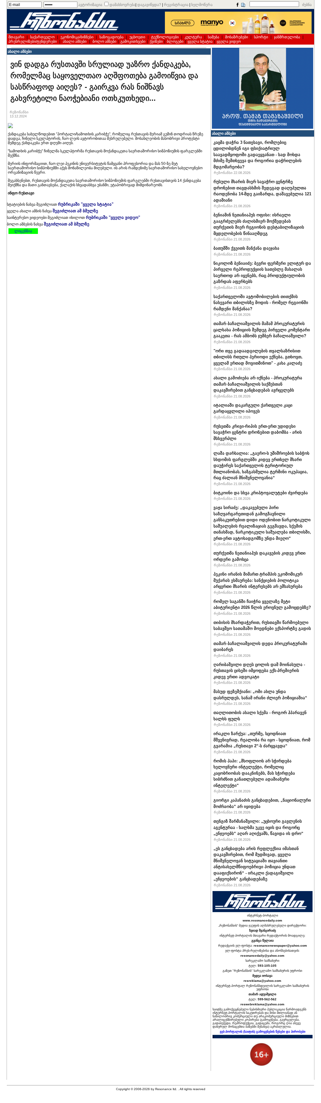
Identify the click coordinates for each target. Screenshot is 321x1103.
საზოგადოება (111, 37)
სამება (213, 37)
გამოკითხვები (132, 41)
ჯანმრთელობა (287, 37)
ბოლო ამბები (104, 41)
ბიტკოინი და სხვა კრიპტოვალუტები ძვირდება (260, 492)
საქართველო (42, 37)
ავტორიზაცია (90, 5)
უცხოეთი (137, 37)
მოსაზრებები (236, 37)
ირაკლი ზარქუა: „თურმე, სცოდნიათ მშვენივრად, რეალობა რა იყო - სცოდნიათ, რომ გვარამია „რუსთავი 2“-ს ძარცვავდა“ (261, 739)
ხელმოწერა (202, 5)
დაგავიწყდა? (149, 5)
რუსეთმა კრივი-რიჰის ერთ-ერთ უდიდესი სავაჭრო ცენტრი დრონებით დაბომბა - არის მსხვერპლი (257, 432)
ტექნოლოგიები (165, 37)
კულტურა (193, 37)
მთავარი (16, 37)
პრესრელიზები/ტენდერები (32, 41)
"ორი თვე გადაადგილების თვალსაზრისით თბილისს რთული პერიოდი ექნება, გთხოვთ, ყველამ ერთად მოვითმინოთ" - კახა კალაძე (258, 357)
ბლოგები (175, 41)
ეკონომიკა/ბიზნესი (77, 37)
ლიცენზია (23, 231)
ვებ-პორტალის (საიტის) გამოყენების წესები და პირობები (262, 1031)
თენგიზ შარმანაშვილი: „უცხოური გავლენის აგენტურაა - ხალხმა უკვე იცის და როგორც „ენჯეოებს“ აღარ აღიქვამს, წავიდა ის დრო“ (258, 827)
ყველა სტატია (200, 41)
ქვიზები (156, 41)
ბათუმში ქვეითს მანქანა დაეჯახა (246, 248)
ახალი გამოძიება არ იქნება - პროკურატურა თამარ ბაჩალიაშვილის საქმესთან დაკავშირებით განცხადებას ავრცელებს (257, 384)
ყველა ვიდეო (229, 41)
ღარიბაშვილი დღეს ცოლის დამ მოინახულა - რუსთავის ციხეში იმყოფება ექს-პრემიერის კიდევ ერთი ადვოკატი (259, 670)
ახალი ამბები (75, 41)
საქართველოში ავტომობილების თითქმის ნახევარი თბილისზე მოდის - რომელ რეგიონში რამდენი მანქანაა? (260, 302)
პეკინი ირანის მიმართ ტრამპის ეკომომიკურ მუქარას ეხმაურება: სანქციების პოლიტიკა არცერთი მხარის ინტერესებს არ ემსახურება (258, 580)
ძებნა (307, 5)
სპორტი (261, 37)
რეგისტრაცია (176, 5)
